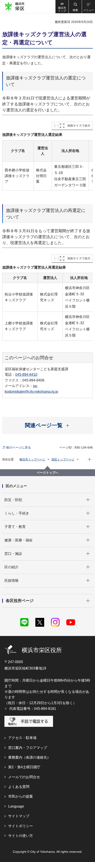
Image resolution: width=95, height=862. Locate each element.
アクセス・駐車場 (22, 738)
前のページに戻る (18, 447)
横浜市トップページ (32, 459)
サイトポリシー (20, 826)
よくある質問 (18, 787)
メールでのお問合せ (24, 777)
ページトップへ (47, 472)
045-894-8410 (26, 374)
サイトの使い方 (20, 836)
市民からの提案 (20, 796)
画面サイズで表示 (78, 125)
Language (16, 806)
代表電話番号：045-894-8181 (32, 709)
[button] (75, 6)
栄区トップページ (62, 459)
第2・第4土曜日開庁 (24, 767)
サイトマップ (18, 816)
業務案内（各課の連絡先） (29, 757)
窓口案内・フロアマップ (27, 748)
